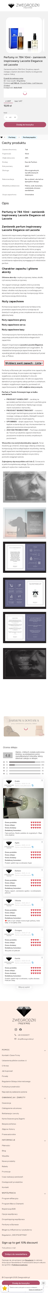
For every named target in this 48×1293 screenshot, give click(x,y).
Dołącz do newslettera (16, 1254)
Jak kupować (7, 1071)
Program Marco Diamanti (13, 1203)
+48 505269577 (23, 1035)
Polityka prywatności (11, 1086)
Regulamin (29, 1260)
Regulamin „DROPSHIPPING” (14, 1235)
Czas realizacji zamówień (12, 1177)
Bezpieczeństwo (9, 1124)
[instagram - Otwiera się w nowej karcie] (15, 1029)
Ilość (5, 113)
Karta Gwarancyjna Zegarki (13, 1118)
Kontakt (5, 1187)
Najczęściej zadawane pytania (14, 1092)
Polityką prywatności (19, 1265)
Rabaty (5, 1166)
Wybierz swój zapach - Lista (23, 363)
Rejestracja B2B (8, 1209)
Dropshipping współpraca (13, 1219)
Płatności (6, 1145)
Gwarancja (6, 1103)
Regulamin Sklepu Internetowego (16, 1081)
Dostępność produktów (12, 1182)
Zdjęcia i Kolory (8, 1129)
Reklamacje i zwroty (10, 1113)
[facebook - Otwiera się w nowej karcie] (20, 1029)
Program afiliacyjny (10, 1198)
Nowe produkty (8, 1161)
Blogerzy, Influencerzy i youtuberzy (17, 1230)
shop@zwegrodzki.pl (26, 1039)
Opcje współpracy (9, 1214)
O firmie (5, 1066)
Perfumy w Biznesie (10, 1224)
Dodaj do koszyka (25, 124)
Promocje (6, 1171)
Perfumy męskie (29, 137)
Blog (4, 1151)
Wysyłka (5, 1156)
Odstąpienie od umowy (12, 1108)
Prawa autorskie (9, 1134)
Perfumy (12, 137)
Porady (5, 1076)
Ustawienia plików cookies (13, 1060)
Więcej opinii (24, 987)
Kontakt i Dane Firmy (11, 1055)
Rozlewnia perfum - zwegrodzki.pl (1, 137)
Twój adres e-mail (8, 1248)
